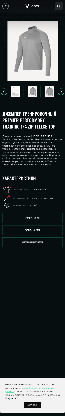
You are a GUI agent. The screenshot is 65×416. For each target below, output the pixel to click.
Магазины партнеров (32, 242)
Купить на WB (32, 218)
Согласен (33, 404)
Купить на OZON (32, 230)
